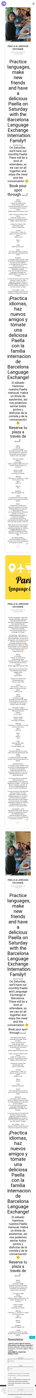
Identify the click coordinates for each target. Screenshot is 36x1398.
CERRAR (32, 1337)
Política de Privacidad (25, 1394)
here (24, 287)
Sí (10, 1378)
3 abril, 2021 (18, 888)
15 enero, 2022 (18, 54)
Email (20, 1366)
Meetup (24, 195)
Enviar (20, 1390)
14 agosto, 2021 (18, 612)
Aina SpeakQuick (18, 52)
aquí (18, 534)
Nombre (20, 1358)
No (15, 1378)
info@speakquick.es (14, 283)
